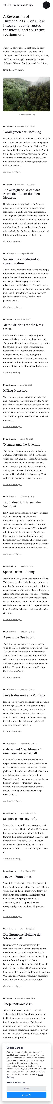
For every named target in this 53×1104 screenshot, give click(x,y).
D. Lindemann (9, 126)
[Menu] (46, 5)
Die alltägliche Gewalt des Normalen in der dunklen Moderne (21, 194)
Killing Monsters (15, 391)
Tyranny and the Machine (21, 444)
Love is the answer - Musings (24, 695)
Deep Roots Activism (18, 1004)
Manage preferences (16, 1082)
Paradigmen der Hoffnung (22, 132)
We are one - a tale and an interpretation (21, 261)
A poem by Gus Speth (18, 637)
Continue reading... (12, 172)
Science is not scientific (20, 819)
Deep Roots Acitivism (13, 69)
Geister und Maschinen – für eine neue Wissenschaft (23, 751)
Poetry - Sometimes (17, 877)
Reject (26, 1088)
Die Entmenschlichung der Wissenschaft (22, 936)
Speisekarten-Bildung (19, 572)
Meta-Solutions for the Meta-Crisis (23, 327)
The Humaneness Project (19, 5)
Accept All (26, 1095)
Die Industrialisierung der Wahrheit (22, 504)
